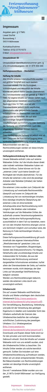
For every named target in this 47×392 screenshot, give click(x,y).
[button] (43, 18)
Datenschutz (30, 385)
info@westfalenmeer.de (21, 53)
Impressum (16, 385)
